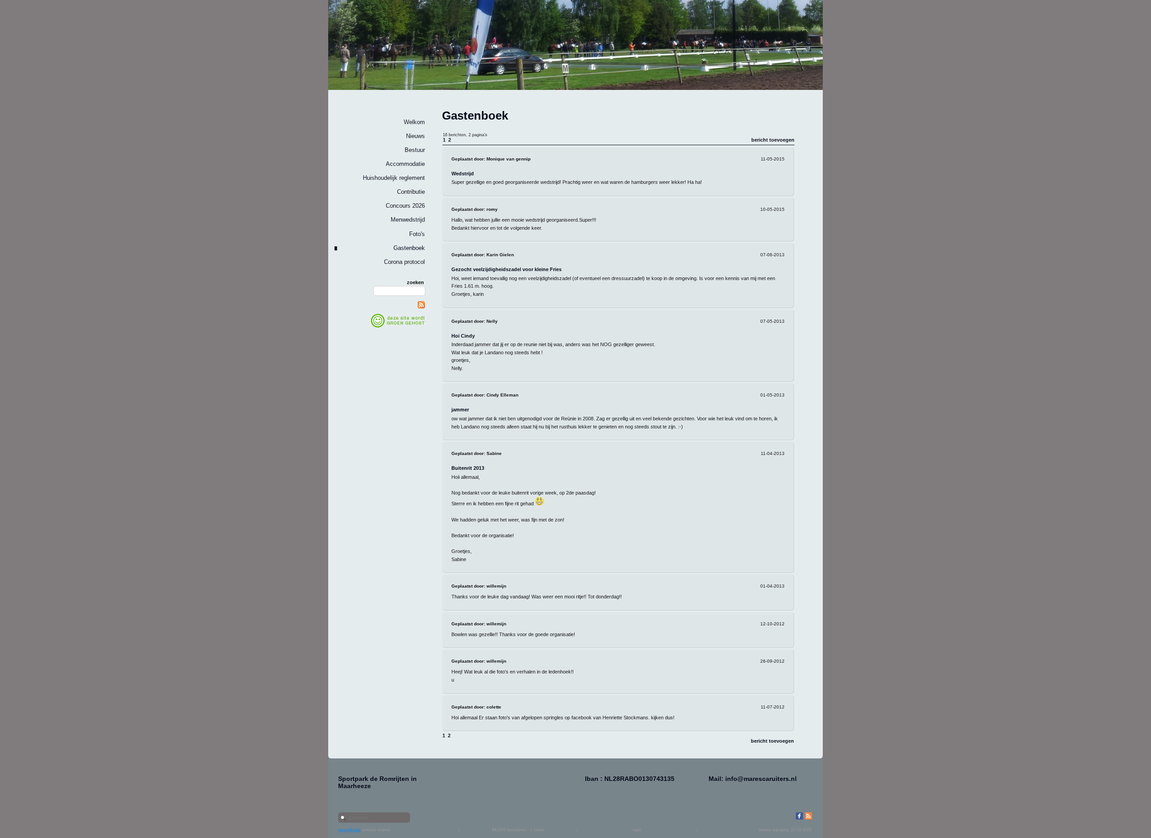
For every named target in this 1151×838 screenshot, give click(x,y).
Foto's (417, 234)
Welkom (414, 122)
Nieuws (415, 136)
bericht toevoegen (772, 140)
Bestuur (415, 150)
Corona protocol (404, 262)
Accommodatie (405, 163)
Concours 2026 (405, 205)
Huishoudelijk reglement (394, 177)
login (637, 830)
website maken (375, 830)
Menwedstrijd (408, 219)
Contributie (411, 191)
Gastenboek (409, 248)
